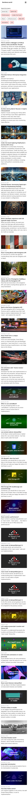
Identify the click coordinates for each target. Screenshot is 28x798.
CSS (12, 22)
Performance (5, 15)
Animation (5, 22)
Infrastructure (12, 19)
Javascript (5, 11)
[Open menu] (25, 2)
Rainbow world (7, 2)
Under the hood (16, 15)
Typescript (13, 11)
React (3, 19)
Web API (21, 19)
